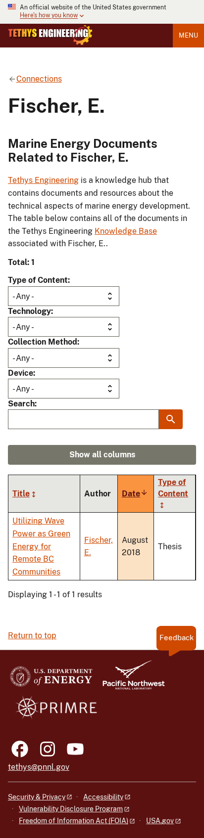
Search (21, 403)
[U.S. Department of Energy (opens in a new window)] (51, 679)
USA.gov (160, 821)
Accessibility (103, 797)
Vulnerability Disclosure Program (71, 809)
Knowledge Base (126, 231)
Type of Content (38, 280)
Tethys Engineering (43, 180)
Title (21, 493)
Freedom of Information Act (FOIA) (73, 821)
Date (135, 493)
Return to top (32, 635)
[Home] (50, 35)
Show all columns (102, 454)
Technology (29, 311)
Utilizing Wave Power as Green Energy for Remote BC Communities (41, 546)
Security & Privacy (36, 797)
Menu (188, 35)
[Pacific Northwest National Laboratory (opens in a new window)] (130, 679)
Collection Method (42, 342)
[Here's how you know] (102, 12)
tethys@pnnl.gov (38, 767)
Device (20, 373)
